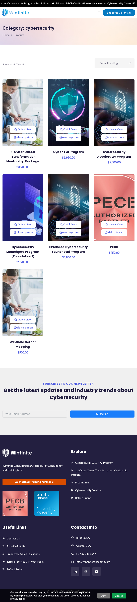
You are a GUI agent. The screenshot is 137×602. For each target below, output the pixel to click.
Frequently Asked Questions (23, 553)
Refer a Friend (83, 497)
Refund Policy (15, 569)
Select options (24, 137)
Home (6, 34)
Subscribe (102, 414)
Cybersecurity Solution (88, 490)
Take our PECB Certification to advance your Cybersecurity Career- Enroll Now (92, 3)
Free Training (82, 482)
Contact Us (13, 538)
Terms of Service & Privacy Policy (25, 561)
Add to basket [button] (115, 232)
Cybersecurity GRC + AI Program (94, 462)
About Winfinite (16, 546)
